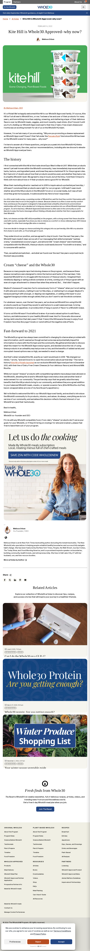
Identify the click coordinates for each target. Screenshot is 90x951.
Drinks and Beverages (69, 848)
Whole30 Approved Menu (71, 874)
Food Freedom (9, 856)
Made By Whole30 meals (13, 889)
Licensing (65, 866)
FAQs (35, 886)
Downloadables (38, 874)
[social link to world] (6, 537)
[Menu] (83, 7)
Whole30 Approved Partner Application (14, 879)
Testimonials (8, 844)
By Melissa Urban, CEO (13, 108)
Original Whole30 (13, 828)
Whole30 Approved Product (72, 870)
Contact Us (8, 908)
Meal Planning (38, 890)
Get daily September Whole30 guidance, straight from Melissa (28, 13)
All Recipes (66, 856)
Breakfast (65, 832)
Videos (35, 878)
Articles (15, 19)
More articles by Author (14, 560)
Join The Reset (45, 809)
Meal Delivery (9, 870)
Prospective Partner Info (13, 884)
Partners (66, 861)
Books (35, 870)
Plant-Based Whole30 (43, 828)
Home (5, 19)
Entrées (64, 836)
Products (7, 866)
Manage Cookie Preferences (14, 912)
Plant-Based (66, 852)
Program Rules (9, 836)
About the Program (11, 832)
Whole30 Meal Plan (11, 874)
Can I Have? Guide (39, 895)
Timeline (7, 852)
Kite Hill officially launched (22, 362)
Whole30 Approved (13, 861)
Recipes (65, 828)
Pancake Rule (54, 136)
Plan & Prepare (9, 848)
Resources (38, 861)
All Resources (38, 899)
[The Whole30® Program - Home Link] (45, 7)
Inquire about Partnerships (71, 882)
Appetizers (66, 840)
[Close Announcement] (87, 13)
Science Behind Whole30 (13, 840)
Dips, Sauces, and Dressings (72, 844)
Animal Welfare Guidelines (71, 878)
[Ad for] (45, 474)
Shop (35, 882)
